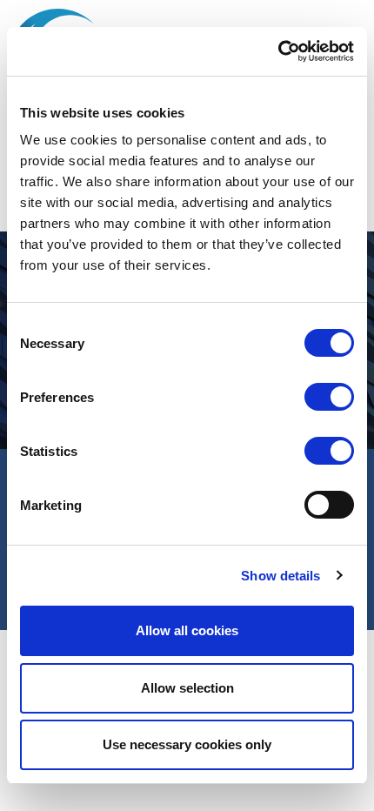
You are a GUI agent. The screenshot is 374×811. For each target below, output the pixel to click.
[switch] (329, 397)
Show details (280, 575)
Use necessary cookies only (187, 744)
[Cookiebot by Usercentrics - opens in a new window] (278, 51)
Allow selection (187, 687)
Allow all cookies (187, 630)
